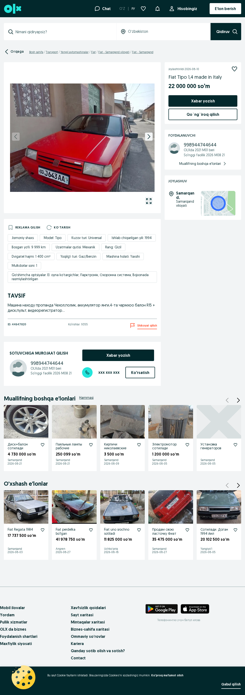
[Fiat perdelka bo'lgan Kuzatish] (91, 530)
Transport (52, 52)
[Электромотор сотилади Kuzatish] (187, 445)
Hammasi (86, 397)
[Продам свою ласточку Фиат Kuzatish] (187, 530)
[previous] (16, 137)
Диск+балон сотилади (18, 446)
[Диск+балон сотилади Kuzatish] (43, 445)
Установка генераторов (210, 446)
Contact (78, 658)
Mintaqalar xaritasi (88, 622)
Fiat (93, 52)
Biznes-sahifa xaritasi (90, 629)
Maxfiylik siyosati (16, 643)
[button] (157, 8)
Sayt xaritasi (82, 614)
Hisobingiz (187, 8)
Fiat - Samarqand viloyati (113, 52)
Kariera (77, 643)
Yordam (7, 614)
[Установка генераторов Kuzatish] (235, 445)
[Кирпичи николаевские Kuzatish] (139, 445)
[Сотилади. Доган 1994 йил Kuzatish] (235, 530)
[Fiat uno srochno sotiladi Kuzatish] (139, 530)
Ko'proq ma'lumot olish (167, 675)
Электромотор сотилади (164, 446)
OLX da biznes (13, 629)
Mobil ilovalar (12, 607)
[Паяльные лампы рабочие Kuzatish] (91, 445)
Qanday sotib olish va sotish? (98, 650)
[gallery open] (149, 201)
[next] (149, 137)
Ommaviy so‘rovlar (88, 636)
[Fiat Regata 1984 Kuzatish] (43, 530)
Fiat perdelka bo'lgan (65, 531)
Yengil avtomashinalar (75, 52)
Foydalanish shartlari (18, 636)
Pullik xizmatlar (13, 622)
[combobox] (63, 31)
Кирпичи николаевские (115, 446)
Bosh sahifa (36, 52)
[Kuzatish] (234, 69)
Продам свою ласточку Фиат (164, 531)
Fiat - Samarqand (142, 52)
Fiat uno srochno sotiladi (116, 531)
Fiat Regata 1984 (20, 529)
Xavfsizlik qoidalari (88, 607)
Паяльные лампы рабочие (69, 446)
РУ (133, 8)
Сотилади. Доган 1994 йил (214, 531)
